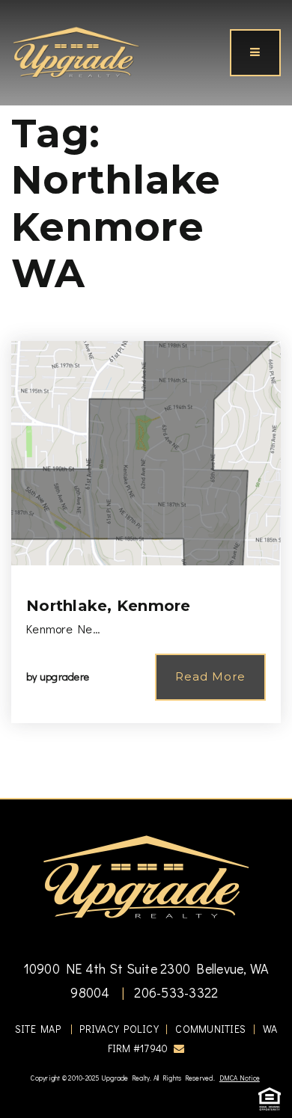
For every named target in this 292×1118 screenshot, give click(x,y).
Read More (210, 676)
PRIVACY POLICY (119, 1029)
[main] (146, 399)
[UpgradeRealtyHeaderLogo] (146, 876)
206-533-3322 (174, 992)
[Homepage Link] (76, 51)
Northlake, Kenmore (108, 606)
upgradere (64, 676)
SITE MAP (38, 1029)
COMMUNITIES (210, 1029)
